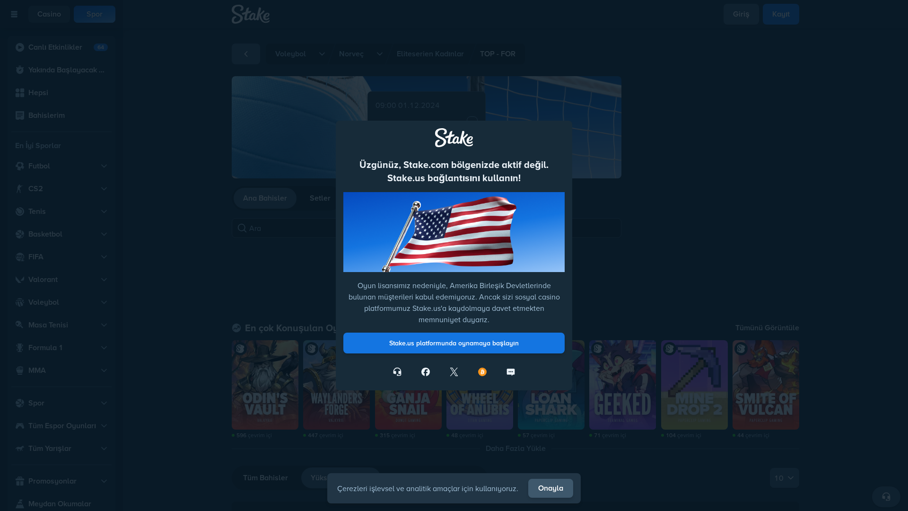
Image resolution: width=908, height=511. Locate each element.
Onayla (550, 488)
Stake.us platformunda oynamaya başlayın (454, 343)
